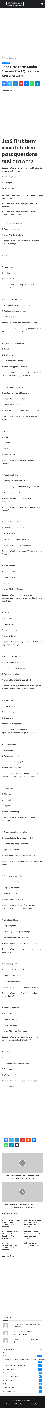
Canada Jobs (10, 1391)
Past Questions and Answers (15, 1366)
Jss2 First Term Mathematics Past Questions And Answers (10, 1246)
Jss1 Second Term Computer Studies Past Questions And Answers (33, 1235)
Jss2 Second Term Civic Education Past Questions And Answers (12, 1235)
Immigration (9, 1388)
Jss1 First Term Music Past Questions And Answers (32, 1245)
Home (5, 58)
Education (12, 58)
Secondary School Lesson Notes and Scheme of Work (25, 1359)
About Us (15, 1404)
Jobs (6, 1384)
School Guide (10, 1356)
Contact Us (24, 1404)
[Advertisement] (22, 32)
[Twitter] (11, 1140)
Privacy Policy (34, 1404)
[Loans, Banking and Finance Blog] (15, 4)
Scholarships (9, 1369)
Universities (9, 1373)
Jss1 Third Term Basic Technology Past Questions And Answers (32, 1223)
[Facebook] (6, 1140)
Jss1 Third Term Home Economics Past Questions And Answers (11, 1223)
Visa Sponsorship (11, 1377)
